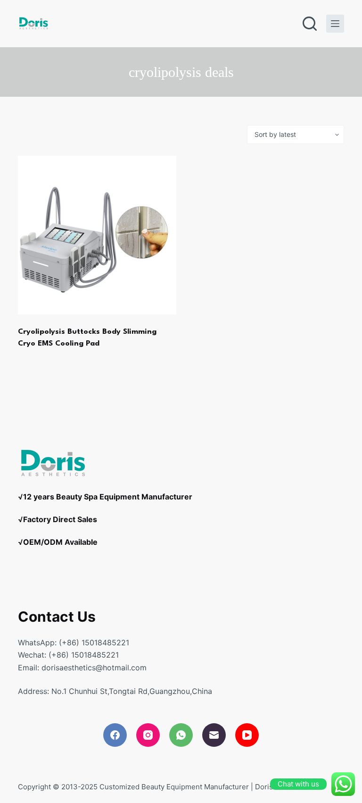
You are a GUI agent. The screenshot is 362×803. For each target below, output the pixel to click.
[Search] (310, 24)
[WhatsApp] (181, 735)
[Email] (214, 735)
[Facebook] (115, 735)
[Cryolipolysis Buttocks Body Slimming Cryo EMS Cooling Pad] (97, 235)
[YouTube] (247, 735)
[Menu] (335, 24)
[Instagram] (148, 735)
